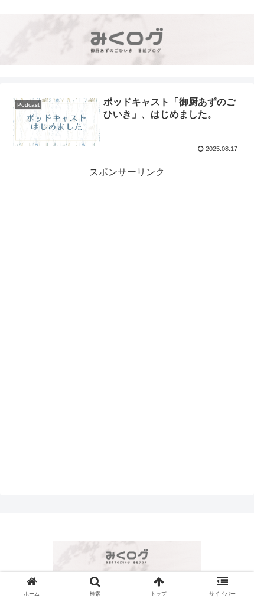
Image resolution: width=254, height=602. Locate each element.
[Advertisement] (127, 308)
